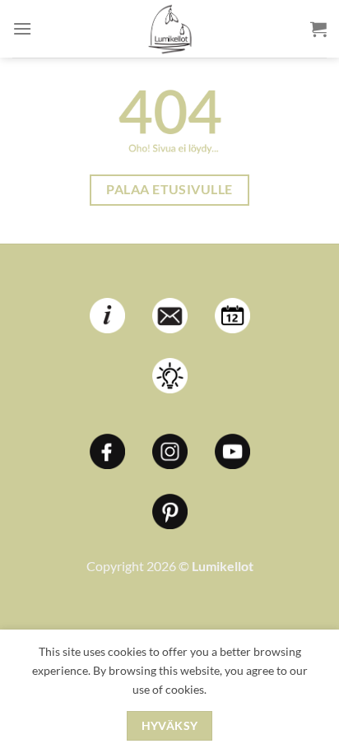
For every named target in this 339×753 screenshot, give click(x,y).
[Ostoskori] (318, 29)
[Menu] (22, 28)
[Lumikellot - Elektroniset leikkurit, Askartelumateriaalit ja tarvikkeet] (169, 29)
